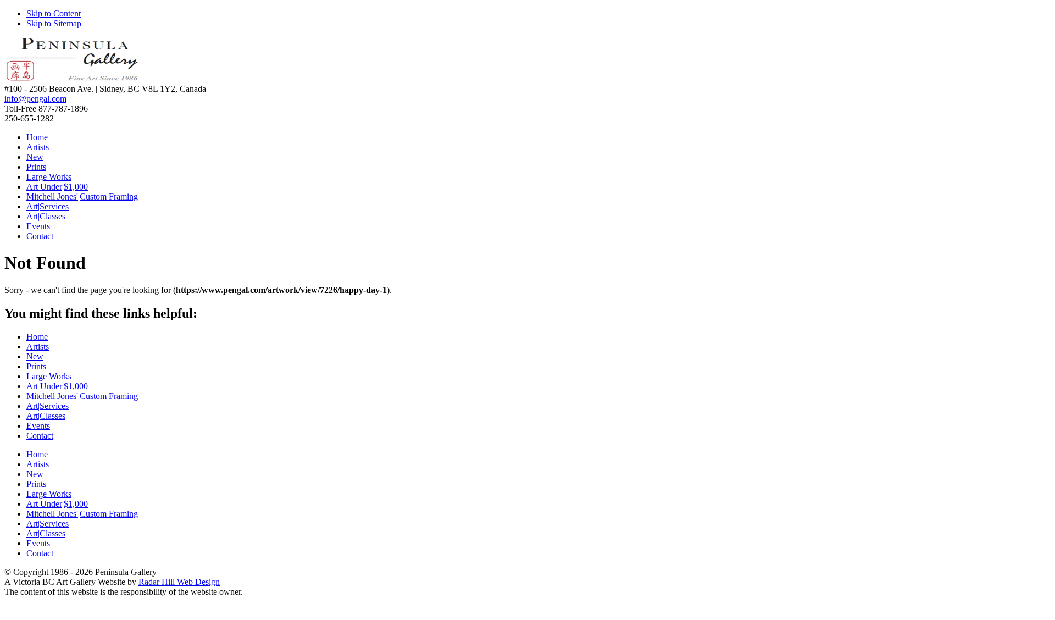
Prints (36, 166)
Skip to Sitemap (53, 23)
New (34, 157)
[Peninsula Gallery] (73, 79)
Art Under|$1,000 (57, 186)
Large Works (48, 176)
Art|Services (47, 206)
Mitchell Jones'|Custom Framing (82, 196)
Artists (37, 147)
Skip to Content (53, 13)
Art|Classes (45, 216)
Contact (39, 236)
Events (38, 226)
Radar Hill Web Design (179, 581)
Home (37, 137)
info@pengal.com (35, 98)
